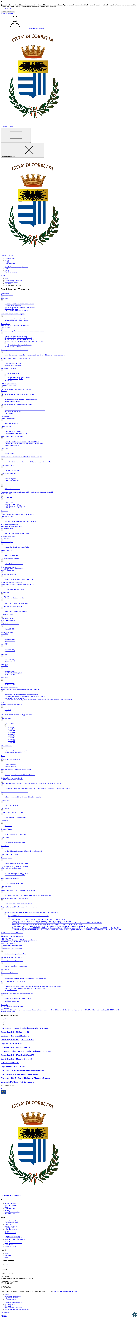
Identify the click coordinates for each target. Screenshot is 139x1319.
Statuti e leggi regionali (11, 309)
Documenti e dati (10, 1213)
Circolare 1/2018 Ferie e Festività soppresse (17, 1082)
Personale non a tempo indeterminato (12, 436)
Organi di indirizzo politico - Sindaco (16, 336)
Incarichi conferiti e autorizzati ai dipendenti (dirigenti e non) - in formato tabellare (29, 462)
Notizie (7, 1253)
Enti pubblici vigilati (7, 542)
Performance (4, 511)
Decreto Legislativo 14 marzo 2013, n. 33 (16, 1059)
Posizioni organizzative (8, 418)
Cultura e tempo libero (11, 1222)
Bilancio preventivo (10, 765)
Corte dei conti (5, 800)
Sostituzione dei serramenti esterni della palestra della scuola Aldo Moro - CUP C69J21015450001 (41, 921)
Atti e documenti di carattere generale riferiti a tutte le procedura (20, 689)
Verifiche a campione (7, 703)
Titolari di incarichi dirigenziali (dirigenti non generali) (17, 404)
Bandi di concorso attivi (12, 504)
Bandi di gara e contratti (8, 620)
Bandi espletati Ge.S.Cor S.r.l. (14, 507)
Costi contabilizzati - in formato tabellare (17, 834)
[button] (10, 258)
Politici (7, 1210)
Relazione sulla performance (9, 524)
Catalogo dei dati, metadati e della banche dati (18, 998)
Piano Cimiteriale (6, 938)
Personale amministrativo (12, 1212)
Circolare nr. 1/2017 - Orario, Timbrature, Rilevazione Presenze (25, 1078)
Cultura (7, 270)
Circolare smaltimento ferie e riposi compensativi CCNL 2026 (24, 1028)
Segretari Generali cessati (12, 401)
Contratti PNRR (9, 629)
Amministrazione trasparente (13, 1302)
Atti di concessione (6, 746)
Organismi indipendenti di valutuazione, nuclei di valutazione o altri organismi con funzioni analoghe (31, 783)
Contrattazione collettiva (8, 465)
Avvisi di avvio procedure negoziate (11, 704)
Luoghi (7, 1264)
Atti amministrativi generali (13, 305)
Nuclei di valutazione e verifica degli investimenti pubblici (18, 890)
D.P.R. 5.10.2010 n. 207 (10, 1063)
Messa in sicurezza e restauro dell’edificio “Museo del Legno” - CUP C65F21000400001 (38, 919)
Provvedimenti (5, 592)
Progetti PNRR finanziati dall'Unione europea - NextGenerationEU (28, 916)
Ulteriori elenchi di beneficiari (13, 752)
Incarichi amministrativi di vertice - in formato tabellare (21, 399)
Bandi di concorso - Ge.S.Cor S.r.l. (15, 506)
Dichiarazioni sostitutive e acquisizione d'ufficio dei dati (17, 584)
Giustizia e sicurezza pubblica (13, 1238)
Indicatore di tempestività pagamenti (11, 868)
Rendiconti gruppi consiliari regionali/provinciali (15, 358)
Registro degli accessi (11, 990)
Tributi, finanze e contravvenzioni (15, 1239)
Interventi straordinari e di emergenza (12, 957)
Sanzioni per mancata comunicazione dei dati (14, 350)
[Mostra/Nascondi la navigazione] (16, 135)
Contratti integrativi (10, 479)
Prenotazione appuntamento (13, 1296)
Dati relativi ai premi (7, 528)
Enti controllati (5, 538)
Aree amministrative (11, 1205)
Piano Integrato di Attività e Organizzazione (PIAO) (16, 325)
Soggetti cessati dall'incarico (13, 346)
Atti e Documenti (10, 639)
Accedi (3, 275)
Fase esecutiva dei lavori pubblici (14, 698)
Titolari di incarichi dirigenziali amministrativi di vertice (17, 394)
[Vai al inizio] (1, 1089)
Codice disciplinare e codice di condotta (16, 310)
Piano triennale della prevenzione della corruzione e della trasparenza (25, 978)
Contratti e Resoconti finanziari (10, 624)
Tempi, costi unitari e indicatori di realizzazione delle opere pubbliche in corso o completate (32, 912)
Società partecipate (6, 550)
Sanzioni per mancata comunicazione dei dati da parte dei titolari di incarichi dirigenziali (27, 492)
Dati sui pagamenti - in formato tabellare (16, 863)
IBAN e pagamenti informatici (10, 878)
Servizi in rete (5, 846)
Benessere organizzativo (8, 536)
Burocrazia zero (5, 324)
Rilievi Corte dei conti (11, 805)
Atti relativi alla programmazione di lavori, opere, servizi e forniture (25, 696)
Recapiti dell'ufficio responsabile (14, 589)
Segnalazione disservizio (12, 1298)
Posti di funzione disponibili (13, 411)
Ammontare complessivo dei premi (11, 526)
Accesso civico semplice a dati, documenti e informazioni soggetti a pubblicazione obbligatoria (33, 986)
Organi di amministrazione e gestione (19, 377)
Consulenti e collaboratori (8, 385)
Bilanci (3, 756)
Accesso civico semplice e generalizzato (13, 981)
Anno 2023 (4, 664)
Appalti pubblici (9, 1228)
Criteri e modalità (6, 718)
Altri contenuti (5, 969)
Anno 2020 (11, 732)
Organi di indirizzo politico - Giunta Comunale (18, 338)
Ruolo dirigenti (9, 413)
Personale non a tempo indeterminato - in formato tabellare (22, 442)
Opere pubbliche (6, 886)
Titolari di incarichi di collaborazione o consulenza (16, 389)
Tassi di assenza (5, 448)
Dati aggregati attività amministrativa (12, 569)
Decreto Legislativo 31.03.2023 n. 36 (15, 1032)
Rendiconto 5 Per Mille (8, 1011)
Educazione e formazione (12, 1236)
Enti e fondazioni (10, 1208)
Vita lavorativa (9, 1224)
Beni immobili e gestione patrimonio (11, 778)
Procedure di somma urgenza (13, 673)
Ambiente (7, 1241)
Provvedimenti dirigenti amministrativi (12, 606)
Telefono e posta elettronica (9, 384)
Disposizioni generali (11, 282)
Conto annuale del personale (13, 431)
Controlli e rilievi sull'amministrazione (12, 780)
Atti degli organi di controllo (13, 365)
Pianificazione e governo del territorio (12, 933)
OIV (2, 483)
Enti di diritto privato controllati (10, 558)
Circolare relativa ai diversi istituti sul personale (19, 1074)
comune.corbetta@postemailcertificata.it (64, 1291)
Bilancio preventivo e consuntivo (10, 759)
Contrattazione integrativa (8, 473)
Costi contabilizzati (6, 829)
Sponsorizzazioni (10, 641)
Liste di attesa (5, 837)
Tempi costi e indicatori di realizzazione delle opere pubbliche (19, 907)
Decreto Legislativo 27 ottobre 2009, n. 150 (17, 1055)
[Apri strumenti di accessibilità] (134, 1314)
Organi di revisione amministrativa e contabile (14, 792)
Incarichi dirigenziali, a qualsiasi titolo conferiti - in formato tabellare (25, 410)
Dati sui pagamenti (6, 858)
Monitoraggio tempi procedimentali (11, 582)
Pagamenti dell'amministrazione (10, 854)
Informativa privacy (10, 1304)
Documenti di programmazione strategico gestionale (20, 307)
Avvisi (6, 1257)
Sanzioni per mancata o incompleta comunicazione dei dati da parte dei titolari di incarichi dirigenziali (35, 355)
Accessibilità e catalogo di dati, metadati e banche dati (17, 993)
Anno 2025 (4, 644)
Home (6, 278)
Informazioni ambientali (8, 943)
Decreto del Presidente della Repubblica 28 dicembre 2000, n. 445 (26, 1051)
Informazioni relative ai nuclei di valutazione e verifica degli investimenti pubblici (29, 895)
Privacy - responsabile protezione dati (12, 1006)
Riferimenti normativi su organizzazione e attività (19, 304)
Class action (4, 820)
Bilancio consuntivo (10, 766)
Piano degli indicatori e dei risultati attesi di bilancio (16, 769)
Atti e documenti (9, 649)
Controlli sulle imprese (7, 615)
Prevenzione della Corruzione (9, 973)
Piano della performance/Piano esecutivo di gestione (20, 521)
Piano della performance (8, 516)
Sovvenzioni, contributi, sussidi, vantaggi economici (16, 715)
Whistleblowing (5, 1008)
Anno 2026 (4, 634)
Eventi (6, 268)
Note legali (8, 1306)
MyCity (4, 1316)
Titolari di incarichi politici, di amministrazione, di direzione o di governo (22, 331)
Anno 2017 (11, 727)
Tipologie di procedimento (8, 574)
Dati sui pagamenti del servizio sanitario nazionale (16, 866)
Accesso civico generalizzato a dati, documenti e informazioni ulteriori (25, 988)
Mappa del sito (5, 1312)
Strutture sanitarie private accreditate (11, 945)
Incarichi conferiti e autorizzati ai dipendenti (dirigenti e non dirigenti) (21, 457)
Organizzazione (5, 327)
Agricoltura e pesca (10, 1246)
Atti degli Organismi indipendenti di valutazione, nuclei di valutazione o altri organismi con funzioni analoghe (37, 788)
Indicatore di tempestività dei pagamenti (16, 873)
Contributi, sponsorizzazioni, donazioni (16, 267)
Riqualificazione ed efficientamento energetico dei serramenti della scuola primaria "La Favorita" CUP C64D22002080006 (48, 926)
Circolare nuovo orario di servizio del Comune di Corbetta (23, 1070)
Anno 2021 (4, 666)
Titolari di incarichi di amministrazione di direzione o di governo (24, 341)
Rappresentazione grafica (8, 567)
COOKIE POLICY (7, 8)
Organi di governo (10, 1203)
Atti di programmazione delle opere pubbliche (14, 898)
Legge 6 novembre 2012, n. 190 (13, 1067)
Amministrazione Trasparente (13, 280)
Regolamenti (8, 1000)
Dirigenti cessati (5, 416)
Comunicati (8, 1255)
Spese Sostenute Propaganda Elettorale (19, 345)
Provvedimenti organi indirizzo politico (12, 598)
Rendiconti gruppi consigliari (13, 363)
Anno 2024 (4, 654)
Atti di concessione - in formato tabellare (17, 751)
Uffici (6, 1207)
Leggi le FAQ (9, 1294)
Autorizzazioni (9, 1244)
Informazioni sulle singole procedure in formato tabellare (21, 694)
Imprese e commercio (11, 1226)
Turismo (7, 1231)
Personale (4, 391)
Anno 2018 (11, 729)
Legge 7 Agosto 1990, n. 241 (12, 1044)
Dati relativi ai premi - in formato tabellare (17, 533)
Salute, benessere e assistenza (13, 1243)
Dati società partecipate (11, 555)
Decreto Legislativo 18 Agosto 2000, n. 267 (17, 1040)
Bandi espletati (9, 502)
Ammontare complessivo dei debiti (15, 875)
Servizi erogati (5, 808)
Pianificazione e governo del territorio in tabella (15, 941)
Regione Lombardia (7, 13)
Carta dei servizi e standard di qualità (12, 812)
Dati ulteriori (4, 1005)
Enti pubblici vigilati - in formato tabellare (17, 547)
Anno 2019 (11, 730)
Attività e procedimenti (7, 570)
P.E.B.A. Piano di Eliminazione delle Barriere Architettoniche (19, 940)
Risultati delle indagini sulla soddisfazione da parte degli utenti (23, 851)
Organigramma (9, 380)
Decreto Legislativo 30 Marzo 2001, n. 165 (17, 1047)
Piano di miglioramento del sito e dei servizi (18, 1309)
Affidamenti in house (7, 632)
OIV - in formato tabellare (12, 489)
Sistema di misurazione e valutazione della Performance (17, 514)
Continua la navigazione (8, 11)
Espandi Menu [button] (5, 293)
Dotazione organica (6, 426)
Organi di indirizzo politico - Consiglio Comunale (19, 339)
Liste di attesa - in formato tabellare (15, 842)
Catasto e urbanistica (11, 1229)
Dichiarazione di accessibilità (13, 1308)
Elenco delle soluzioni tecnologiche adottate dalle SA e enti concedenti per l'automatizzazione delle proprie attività (38, 700)
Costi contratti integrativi (12, 480)
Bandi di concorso (6, 494)
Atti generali (8, 283)
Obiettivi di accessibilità (12, 1001)
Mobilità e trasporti (10, 1233)
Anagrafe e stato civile (11, 1221)
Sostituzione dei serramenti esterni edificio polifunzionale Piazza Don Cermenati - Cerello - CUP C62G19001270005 (47, 924)
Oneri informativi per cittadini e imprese (12, 314)
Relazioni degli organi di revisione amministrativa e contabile (23, 797)
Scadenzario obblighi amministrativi (15, 319)
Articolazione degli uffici (8, 368)
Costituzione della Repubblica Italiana (15, 1036)
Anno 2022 (4, 677)
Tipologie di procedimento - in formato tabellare (19, 579)
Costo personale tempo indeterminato (16, 433)
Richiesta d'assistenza (11, 1299)
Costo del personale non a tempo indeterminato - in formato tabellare (25, 443)
